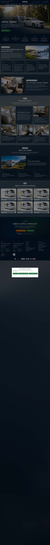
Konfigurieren (15, 273)
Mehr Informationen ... (15, 271)
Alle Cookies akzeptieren (33, 273)
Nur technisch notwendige (23, 273)
